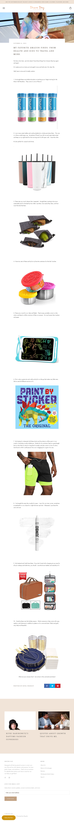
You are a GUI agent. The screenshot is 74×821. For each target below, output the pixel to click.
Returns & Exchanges (46, 768)
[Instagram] (9, 777)
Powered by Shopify (22, 816)
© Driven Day (9, 813)
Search (42, 777)
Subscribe (10, 798)
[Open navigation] (4, 8)
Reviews (43, 771)
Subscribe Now (9, 818)
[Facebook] (5, 777)
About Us (43, 765)
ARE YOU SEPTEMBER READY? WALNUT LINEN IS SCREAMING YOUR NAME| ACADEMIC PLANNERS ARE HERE (37, 2)
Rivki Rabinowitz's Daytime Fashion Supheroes (17, 736)
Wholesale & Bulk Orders (47, 774)
